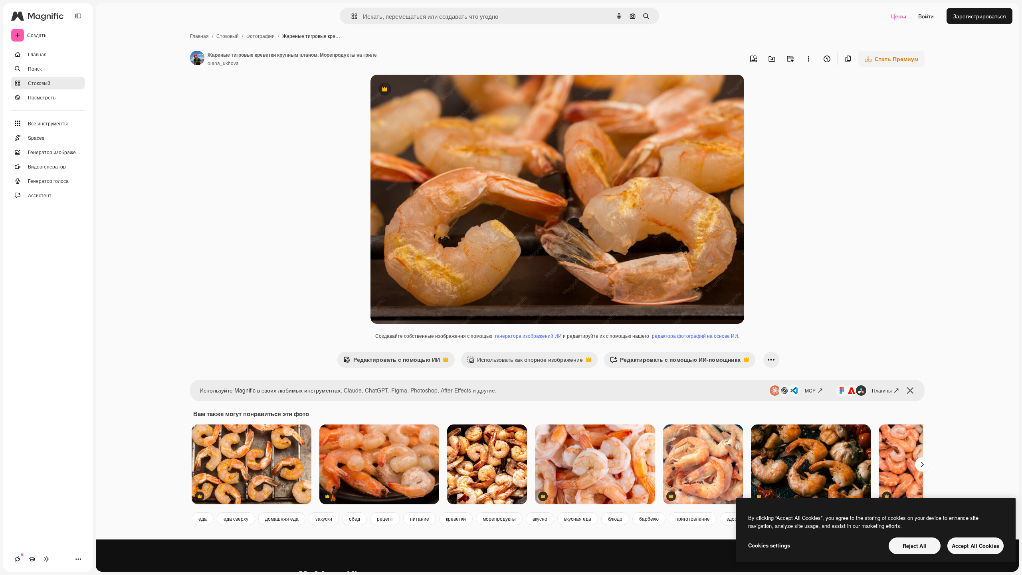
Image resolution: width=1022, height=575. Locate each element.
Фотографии (260, 35)
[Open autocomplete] (351, 16)
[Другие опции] (808, 59)
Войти (926, 16)
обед (354, 518)
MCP (810, 390)
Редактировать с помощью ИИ (391, 361)
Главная (199, 35)
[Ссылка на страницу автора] (197, 59)
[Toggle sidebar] (78, 16)
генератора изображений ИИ (528, 335)
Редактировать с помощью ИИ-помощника (675, 361)
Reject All (915, 545)
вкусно (540, 518)
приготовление (692, 518)
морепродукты (499, 518)
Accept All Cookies (975, 545)
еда (202, 518)
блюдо (615, 518)
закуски (323, 518)
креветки (456, 518)
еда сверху (236, 518)
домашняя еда (282, 518)
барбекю (649, 518)
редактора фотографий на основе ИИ (695, 335)
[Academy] (32, 559)
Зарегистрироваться (979, 16)
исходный (424, 90)
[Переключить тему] (46, 559)
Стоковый (227, 35)
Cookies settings (769, 545)
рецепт (385, 518)
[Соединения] (17, 559)
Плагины (882, 390)
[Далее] (922, 464)
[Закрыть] (910, 390)
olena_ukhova (223, 62)
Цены (898, 16)
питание (419, 518)
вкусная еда (577, 518)
